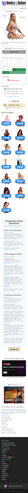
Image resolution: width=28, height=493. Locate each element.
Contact (4, 455)
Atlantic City (5, 475)
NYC (3, 461)
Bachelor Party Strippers (8, 443)
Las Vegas (5, 467)
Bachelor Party (5, 415)
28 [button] (20, 70)
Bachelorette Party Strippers (9, 445)
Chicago (4, 463)
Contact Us (14, 349)
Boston (4, 479)
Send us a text (8, 457)
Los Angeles (5, 465)
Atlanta (4, 469)
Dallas (4, 477)
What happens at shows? (12, 96)
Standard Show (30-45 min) (14, 89)
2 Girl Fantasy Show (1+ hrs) (14, 91)
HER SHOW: (5, 86)
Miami (3, 471)
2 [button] (14, 73)
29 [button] (24, 70)
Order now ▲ (7, 263)
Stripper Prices (6, 449)
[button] (3, 51)
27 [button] (17, 70)
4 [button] (20, 73)
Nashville (4, 473)
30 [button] (4, 73)
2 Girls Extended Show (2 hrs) (14, 93)
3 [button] (17, 73)
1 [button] (10, 73)
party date (20, 11)
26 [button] (14, 70)
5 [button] (24, 73)
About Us (4, 451)
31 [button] (7, 73)
